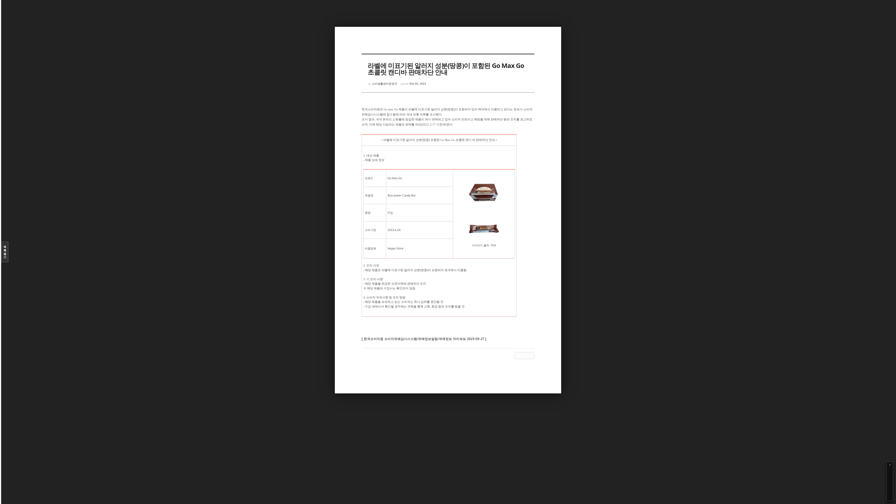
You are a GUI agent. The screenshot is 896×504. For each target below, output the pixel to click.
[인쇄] (889, 497)
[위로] (889, 484)
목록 (5, 252)
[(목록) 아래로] (889, 491)
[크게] (889, 471)
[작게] (889, 478)
